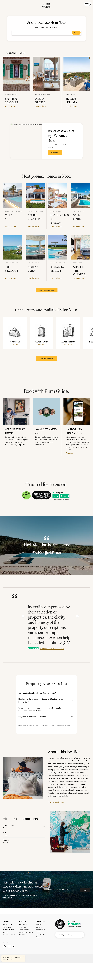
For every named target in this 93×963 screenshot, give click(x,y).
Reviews (22, 935)
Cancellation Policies (26, 932)
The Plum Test (40, 934)
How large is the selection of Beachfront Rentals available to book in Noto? (42, 700)
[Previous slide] (23, 616)
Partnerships (7, 927)
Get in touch (23, 927)
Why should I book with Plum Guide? (32, 716)
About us (38, 924)
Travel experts (24, 930)
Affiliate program (8, 930)
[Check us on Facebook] (9, 946)
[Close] (23, 956)
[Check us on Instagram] (5, 946)
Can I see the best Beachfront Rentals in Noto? (37, 693)
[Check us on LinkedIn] (13, 946)
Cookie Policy (10, 959)
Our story (39, 927)
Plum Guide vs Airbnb (9, 935)
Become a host (8, 924)
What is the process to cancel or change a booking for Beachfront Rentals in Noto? (40, 709)
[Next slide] (77, 616)
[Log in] (88, 4)
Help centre (23, 924)
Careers (38, 937)
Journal (5, 932)
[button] (46, 4)
